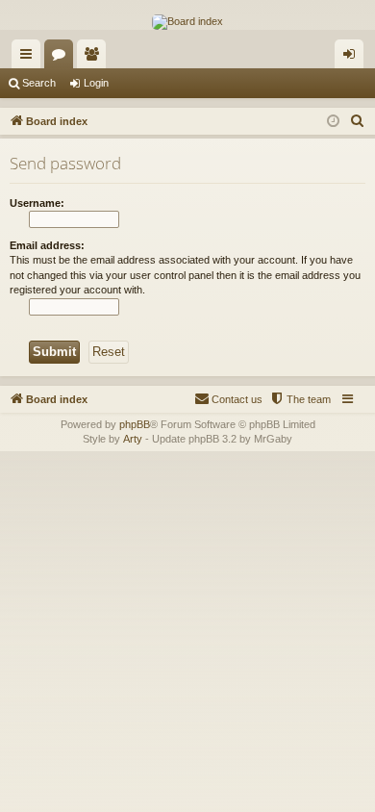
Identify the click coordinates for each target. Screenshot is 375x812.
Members (95, 57)
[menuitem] (357, 121)
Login (96, 83)
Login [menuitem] (352, 57)
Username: (37, 203)
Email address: (47, 245)
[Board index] (187, 22)
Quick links (29, 57)
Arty (132, 438)
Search (39, 83)
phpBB (134, 424)
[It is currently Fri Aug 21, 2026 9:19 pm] (333, 122)
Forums (62, 57)
